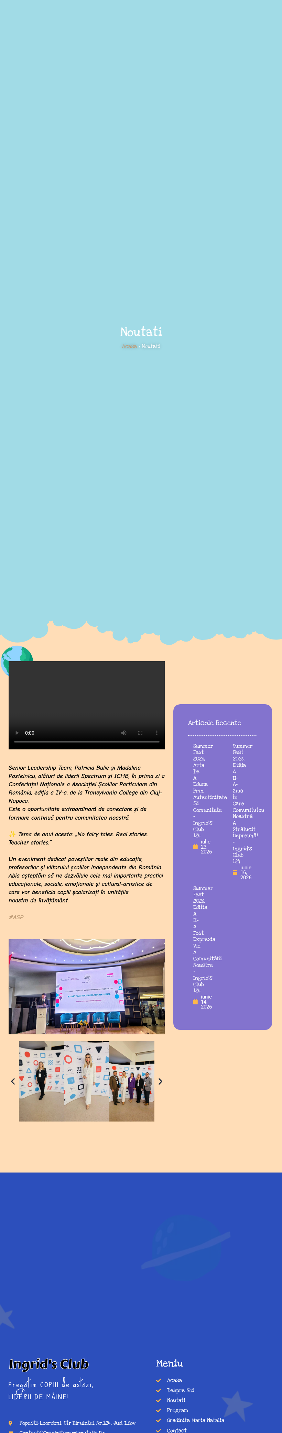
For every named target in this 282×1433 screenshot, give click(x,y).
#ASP (16, 917)
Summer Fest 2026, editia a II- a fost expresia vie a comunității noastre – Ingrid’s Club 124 (207, 939)
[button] (13, 1081)
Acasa (129, 346)
